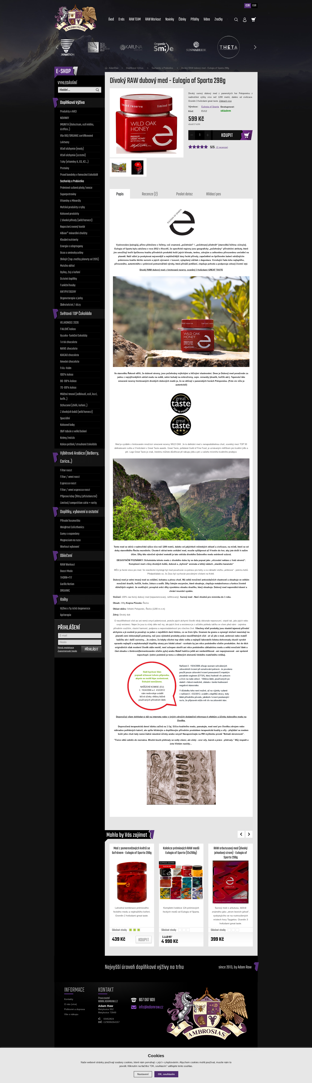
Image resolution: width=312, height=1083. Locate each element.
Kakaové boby (67, 424)
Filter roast (66, 470)
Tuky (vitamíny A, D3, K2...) (74, 161)
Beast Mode (66, 571)
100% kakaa (66, 374)
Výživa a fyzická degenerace (75, 608)
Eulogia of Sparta (210, 106)
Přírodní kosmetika (70, 520)
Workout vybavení (69, 546)
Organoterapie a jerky (71, 298)
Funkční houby (68, 285)
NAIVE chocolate (69, 348)
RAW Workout (67, 564)
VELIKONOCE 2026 (69, 322)
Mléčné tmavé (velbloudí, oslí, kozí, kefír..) (78, 396)
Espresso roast (68, 483)
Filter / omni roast (70, 476)
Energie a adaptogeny (71, 246)
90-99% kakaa (68, 381)
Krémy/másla (67, 437)
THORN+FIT (66, 577)
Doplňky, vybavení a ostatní (79, 511)
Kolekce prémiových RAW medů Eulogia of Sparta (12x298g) (181, 850)
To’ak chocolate (68, 342)
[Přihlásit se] (245, 20)
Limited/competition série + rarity (78, 502)
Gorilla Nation (67, 584)
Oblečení (66, 555)
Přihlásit (91, 649)
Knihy (64, 599)
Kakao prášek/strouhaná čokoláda (78, 444)
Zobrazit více (225, 101)
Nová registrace (66, 647)
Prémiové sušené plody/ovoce (76, 187)
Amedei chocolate (69, 361)
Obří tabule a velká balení (73, 431)
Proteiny (64, 168)
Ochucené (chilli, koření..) (73, 405)
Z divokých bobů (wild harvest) (76, 411)
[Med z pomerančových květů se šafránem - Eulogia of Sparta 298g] (132, 882)
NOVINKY (64, 118)
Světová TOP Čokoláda (76, 313)
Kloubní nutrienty (69, 239)
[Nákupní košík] (253, 19)
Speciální (65, 418)
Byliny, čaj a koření (70, 272)
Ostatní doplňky (68, 278)
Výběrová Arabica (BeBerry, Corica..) (79, 457)
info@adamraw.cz (151, 1007)
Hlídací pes (213, 194)
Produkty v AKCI (68, 111)
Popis (120, 194)
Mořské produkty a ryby (72, 207)
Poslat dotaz (184, 194)
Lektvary (64, 142)
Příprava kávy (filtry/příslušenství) (78, 496)
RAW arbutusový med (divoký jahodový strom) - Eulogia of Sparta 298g (230, 853)
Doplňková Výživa (72, 102)
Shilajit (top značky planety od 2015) (79, 259)
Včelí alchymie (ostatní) (73, 155)
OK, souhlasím (166, 1074)
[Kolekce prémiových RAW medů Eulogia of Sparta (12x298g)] (181, 882)
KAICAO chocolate (69, 355)
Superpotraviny (68, 194)
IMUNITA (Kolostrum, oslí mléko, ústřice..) (77, 127)
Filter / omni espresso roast (75, 489)
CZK (248, 5)
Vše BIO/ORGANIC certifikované (76, 135)
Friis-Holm (65, 368)
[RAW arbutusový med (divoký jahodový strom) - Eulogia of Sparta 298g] (230, 882)
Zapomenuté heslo (67, 651)
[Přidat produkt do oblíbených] (149, 863)
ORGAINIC (65, 590)
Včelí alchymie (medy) (72, 148)
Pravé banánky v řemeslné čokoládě (79, 174)
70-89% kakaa (68, 387)
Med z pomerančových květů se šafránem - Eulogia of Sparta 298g (132, 850)
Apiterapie (65, 615)
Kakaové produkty (69, 213)
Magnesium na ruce (70, 540)
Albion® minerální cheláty (73, 233)
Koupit (227, 135)
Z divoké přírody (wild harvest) (76, 220)
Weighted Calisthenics (72, 527)
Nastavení (143, 1074)
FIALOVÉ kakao (68, 329)
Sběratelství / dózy (70, 304)
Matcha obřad (67, 265)
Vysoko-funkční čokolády (73, 335)
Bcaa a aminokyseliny (71, 252)
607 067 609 (147, 1000)
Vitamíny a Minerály (70, 200)
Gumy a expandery (69, 533)
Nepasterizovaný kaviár (72, 226)
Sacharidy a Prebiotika (72, 181)
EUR (254, 5)
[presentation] (56, 47)
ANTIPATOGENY (68, 291)
